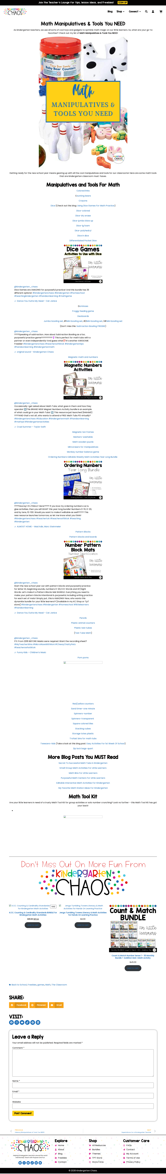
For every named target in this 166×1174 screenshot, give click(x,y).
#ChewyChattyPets (65, 644)
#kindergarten (62, 292)
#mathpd (19, 421)
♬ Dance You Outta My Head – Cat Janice (35, 300)
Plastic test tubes (83, 627)
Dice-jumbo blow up (83, 220)
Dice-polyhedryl (83, 230)
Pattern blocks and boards (83, 536)
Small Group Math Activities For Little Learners (83, 767)
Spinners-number (83, 713)
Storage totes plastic (83, 733)
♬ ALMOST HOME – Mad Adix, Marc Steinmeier (37, 526)
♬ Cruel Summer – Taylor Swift (30, 426)
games (40, 984)
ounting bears (84, 195)
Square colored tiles (83, 723)
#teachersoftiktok (54, 343)
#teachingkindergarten (26, 296)
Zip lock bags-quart (83, 748)
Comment (18, 1048)
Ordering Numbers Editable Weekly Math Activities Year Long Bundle (83, 456)
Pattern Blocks (83, 531)
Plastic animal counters (83, 622)
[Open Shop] (124, 11)
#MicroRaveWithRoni (44, 644)
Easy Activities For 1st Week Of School (106, 743)
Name (16, 1081)
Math (48, 984)
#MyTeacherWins (23, 644)
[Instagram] (16, 1022)
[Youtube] (22, 1022)
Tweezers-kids (47, 743)
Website (16, 1102)
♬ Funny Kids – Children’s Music (30, 652)
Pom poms (83, 657)
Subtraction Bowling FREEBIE (91, 326)
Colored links (83, 190)
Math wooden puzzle (83, 441)
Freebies (32, 984)
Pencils (83, 617)
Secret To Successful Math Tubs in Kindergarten (83, 763)
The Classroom (59, 984)
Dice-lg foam (83, 225)
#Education (42, 418)
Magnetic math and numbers (83, 357)
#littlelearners (81, 604)
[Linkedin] (38, 1022)
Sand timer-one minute (83, 708)
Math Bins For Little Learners (83, 773)
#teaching (75, 518)
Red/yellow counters (83, 703)
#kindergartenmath (44, 346)
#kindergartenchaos (43, 292)
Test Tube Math (83, 632)
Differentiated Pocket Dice (83, 240)
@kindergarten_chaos (26, 286)
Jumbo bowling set (53, 321)
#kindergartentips (74, 343)
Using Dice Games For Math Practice (96, 205)
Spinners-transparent (82, 718)
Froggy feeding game (83, 311)
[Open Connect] (140, 11)
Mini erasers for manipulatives (83, 446)
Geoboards (83, 316)
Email (15, 1091)
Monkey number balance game (83, 451)
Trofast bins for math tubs (83, 738)
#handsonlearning (48, 296)
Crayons (83, 200)
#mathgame (65, 296)
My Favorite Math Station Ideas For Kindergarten (83, 787)
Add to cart (33, 925)
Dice (53, 205)
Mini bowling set (74, 321)
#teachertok (43, 518)
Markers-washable (83, 436)
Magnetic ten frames (83, 432)
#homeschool (77, 292)
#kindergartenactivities (37, 421)
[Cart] (160, 12)
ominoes (83, 306)
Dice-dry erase (83, 215)
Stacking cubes (83, 728)
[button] (18, 1005)
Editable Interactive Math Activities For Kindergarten (83, 782)
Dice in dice (83, 235)
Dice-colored (83, 210)
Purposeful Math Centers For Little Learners (83, 777)
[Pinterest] (32, 1022)
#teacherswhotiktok (25, 647)
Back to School (19, 984)
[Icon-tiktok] (27, 1022)
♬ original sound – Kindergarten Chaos (34, 351)
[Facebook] (11, 1022)
